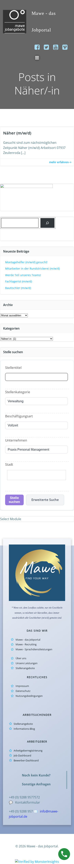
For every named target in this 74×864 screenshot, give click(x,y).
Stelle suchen (14, 500)
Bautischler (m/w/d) (18, 288)
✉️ (36, 811)
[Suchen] (47, 223)
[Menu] (37, 57)
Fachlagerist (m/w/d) (18, 281)
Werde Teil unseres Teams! (23, 275)
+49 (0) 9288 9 (19, 797)
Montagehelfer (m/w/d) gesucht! (26, 262)
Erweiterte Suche (45, 499)
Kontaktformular (27, 802)
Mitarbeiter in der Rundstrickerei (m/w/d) (32, 268)
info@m (45, 811)
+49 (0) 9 (15, 811)
